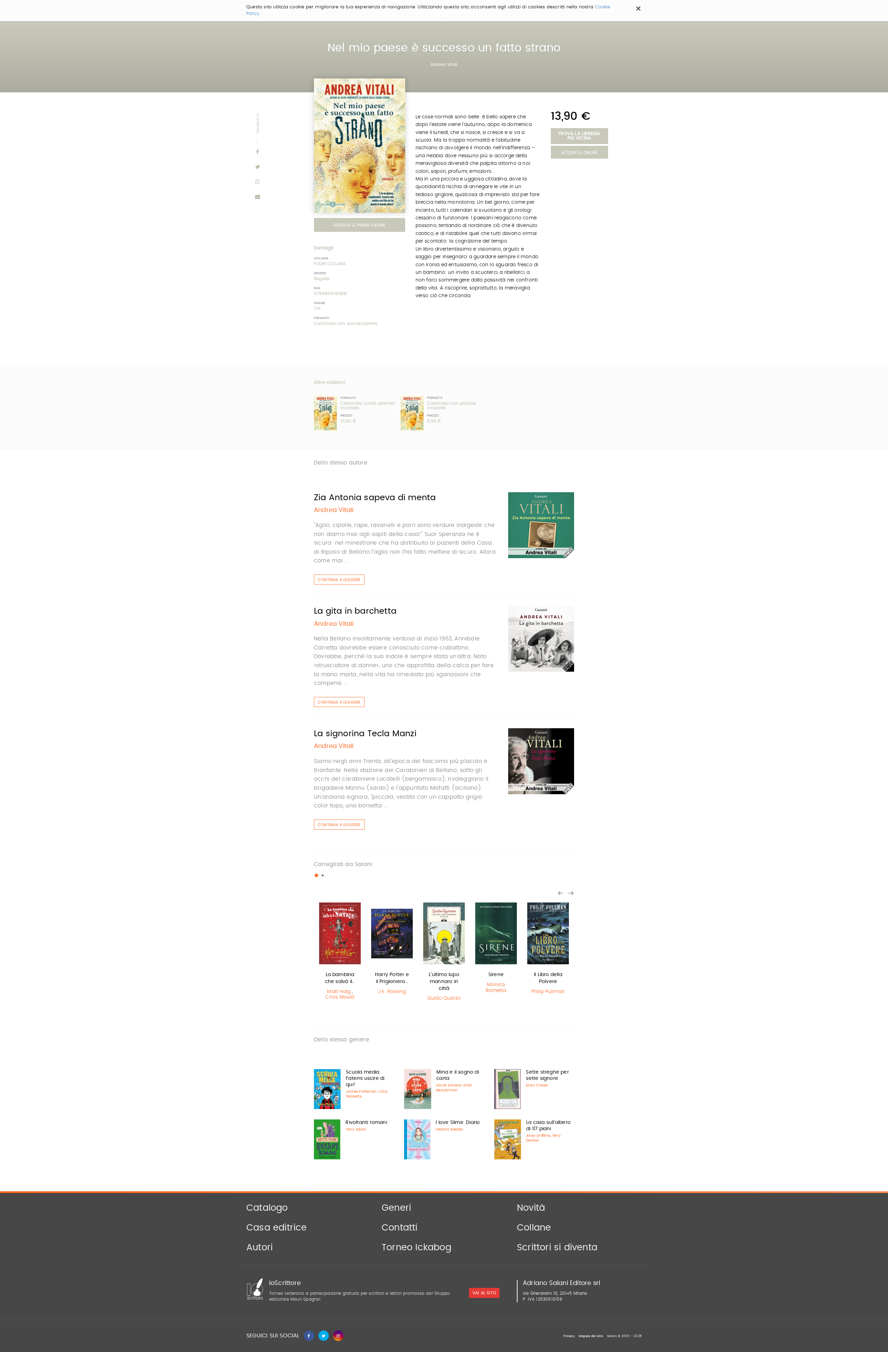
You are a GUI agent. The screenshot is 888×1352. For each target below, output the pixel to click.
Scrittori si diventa (557, 1247)
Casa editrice (276, 1227)
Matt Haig (338, 991)
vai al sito (484, 1293)
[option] (340, 952)
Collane (534, 1227)
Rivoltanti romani (366, 1122)
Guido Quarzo (444, 998)
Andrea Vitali (444, 64)
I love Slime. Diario (458, 1122)
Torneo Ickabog (416, 1247)
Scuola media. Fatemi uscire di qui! (365, 1078)
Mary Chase (537, 1085)
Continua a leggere (339, 580)
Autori (259, 1247)
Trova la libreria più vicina (579, 136)
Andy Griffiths (538, 1135)
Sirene (496, 974)
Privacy (568, 1336)
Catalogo (267, 1207)
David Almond (448, 1085)
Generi (396, 1207)
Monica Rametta (496, 987)
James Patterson (361, 1091)
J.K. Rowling (392, 991)
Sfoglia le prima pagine (359, 225)
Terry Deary (355, 1129)
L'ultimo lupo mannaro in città (444, 981)
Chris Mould (339, 997)
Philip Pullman (548, 991)
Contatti (400, 1227)
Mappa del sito (591, 1336)
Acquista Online (579, 153)
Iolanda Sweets (449, 1129)
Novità (531, 1207)
